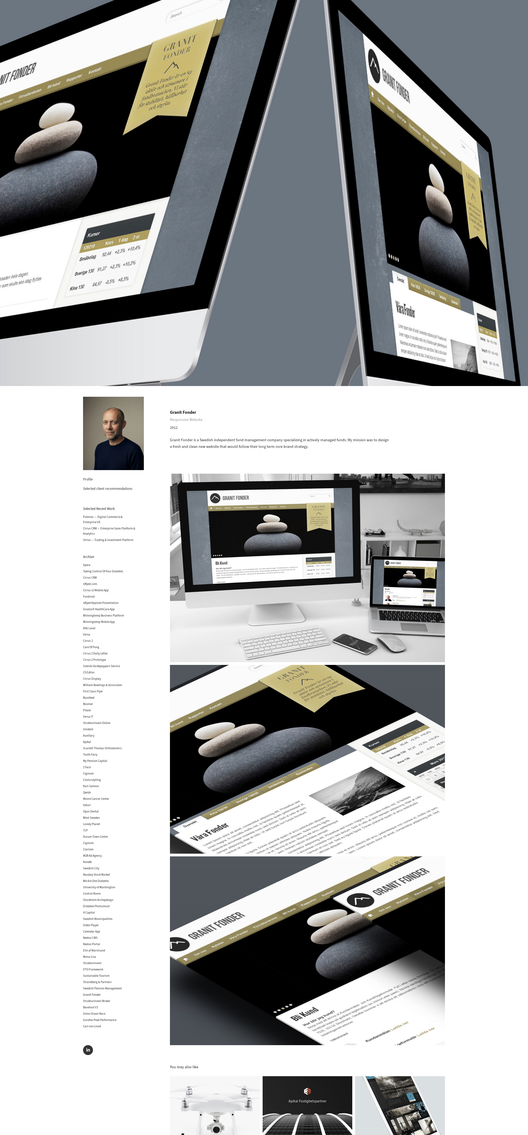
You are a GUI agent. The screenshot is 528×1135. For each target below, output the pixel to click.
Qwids (87, 792)
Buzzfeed (88, 698)
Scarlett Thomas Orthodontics (102, 748)
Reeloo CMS (90, 938)
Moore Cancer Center (96, 799)
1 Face (87, 767)
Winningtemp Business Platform (103, 615)
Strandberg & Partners (97, 982)
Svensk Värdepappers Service (101, 666)
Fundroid (89, 596)
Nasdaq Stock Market (96, 874)
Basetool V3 (90, 1007)
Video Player (91, 925)
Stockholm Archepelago (98, 900)
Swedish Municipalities (97, 919)
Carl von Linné (92, 1026)
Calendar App (91, 931)
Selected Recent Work (99, 509)
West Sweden (91, 818)
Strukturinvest (92, 963)
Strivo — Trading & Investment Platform (108, 540)
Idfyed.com (90, 584)
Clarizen (88, 849)
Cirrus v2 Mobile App (96, 590)
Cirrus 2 (88, 641)
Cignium (88, 773)
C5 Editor (89, 672)
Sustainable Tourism (96, 976)
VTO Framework (93, 969)
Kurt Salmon (91, 786)
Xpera (86, 565)
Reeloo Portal (91, 944)
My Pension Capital (95, 761)
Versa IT (88, 716)
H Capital (89, 912)
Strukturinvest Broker (96, 1001)
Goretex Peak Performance (99, 1020)
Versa (86, 634)
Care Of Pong (91, 647)
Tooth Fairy (90, 754)
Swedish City (91, 868)
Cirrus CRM (90, 577)
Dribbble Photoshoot (96, 906)
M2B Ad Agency (92, 856)
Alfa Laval (89, 628)
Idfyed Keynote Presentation (101, 603)
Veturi (87, 805)
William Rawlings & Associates (102, 685)
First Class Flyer (93, 691)
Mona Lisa (89, 957)
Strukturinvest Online (96, 723)
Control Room (92, 893)
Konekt (87, 862)
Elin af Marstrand (94, 950)
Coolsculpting (92, 780)
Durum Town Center (95, 837)
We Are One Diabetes (96, 881)
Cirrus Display (92, 679)
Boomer (88, 704)
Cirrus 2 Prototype (94, 660)
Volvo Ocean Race (94, 1013)
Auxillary (88, 735)
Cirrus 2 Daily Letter (95, 653)
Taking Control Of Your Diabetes (103, 571)
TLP (85, 830)
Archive (88, 557)
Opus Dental (91, 811)
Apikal (87, 742)
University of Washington (99, 887)
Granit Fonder (92, 995)
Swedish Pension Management (102, 988)
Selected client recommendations (107, 489)
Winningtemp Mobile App (99, 622)
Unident (88, 729)
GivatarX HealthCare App (99, 609)
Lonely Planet (91, 824)
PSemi (87, 710)
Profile (88, 479)
